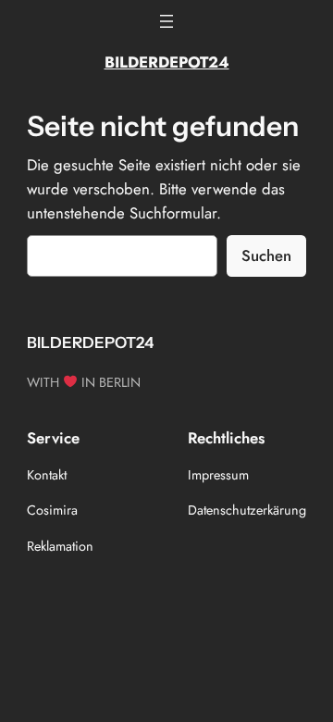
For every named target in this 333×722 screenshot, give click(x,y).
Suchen (266, 255)
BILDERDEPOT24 (167, 62)
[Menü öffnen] (166, 21)
